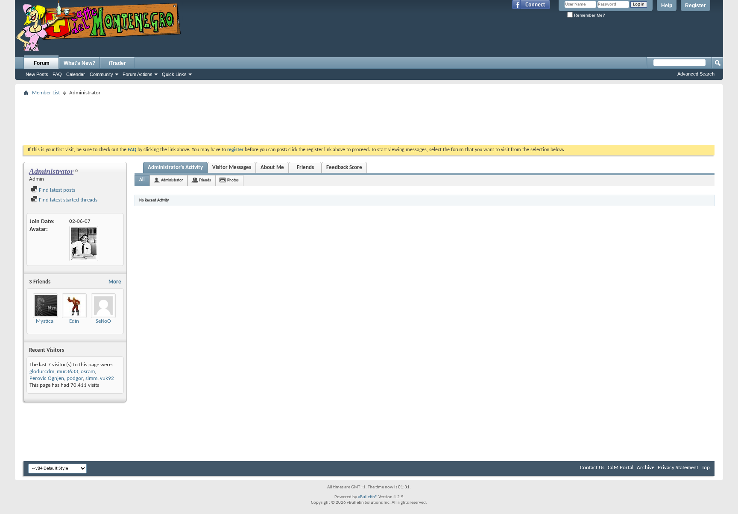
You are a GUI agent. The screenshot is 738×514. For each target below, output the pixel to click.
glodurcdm (41, 371)
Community (101, 74)
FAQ (57, 74)
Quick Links (174, 74)
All (142, 180)
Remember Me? (589, 15)
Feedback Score (344, 167)
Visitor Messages (231, 167)
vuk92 (107, 378)
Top (706, 467)
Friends (305, 167)
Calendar (75, 74)
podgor (75, 378)
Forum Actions (137, 74)
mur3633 (67, 371)
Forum (42, 63)
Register (695, 6)
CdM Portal (620, 467)
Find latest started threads (67, 200)
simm (91, 378)
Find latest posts (56, 190)
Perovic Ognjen (46, 378)
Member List (46, 93)
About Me (272, 167)
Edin (74, 321)
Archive (645, 467)
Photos (233, 180)
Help (666, 6)
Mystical (45, 321)
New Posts (37, 74)
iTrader (117, 63)
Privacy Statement (678, 467)
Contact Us (592, 467)
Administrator (172, 180)
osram (88, 371)
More (114, 282)
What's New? (79, 63)
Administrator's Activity (175, 167)
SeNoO (103, 321)
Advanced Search (696, 73)
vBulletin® (368, 497)
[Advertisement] (369, 118)
